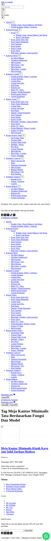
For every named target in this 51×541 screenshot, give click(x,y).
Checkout (9, 514)
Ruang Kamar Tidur (14, 330)
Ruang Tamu (11, 295)
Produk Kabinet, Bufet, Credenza (24, 226)
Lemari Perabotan (18, 293)
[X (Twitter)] (5, 534)
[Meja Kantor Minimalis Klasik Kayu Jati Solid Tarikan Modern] (10, 443)
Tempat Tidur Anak (18, 337)
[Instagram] (8, 534)
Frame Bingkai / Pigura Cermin (23, 324)
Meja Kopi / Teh (17, 262)
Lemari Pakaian (17, 275)
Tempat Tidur (16, 335)
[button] (46, 536)
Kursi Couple (16, 246)
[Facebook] (2, 534)
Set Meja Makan (17, 255)
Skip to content (7, 2)
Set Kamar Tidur (17, 333)
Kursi (13, 231)
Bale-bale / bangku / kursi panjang (24, 251)
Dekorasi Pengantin (18, 359)
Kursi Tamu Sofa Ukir (19, 237)
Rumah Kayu (16, 373)
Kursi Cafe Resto (22, 235)
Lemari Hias (16, 277)
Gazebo (14, 377)
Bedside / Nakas (17, 339)
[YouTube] (11, 534)
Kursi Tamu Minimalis (19, 240)
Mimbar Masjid (17, 364)
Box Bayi (14, 342)
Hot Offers (10, 512)
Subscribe (28, 531)
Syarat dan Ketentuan (14, 491)
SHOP (8, 222)
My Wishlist (10, 505)
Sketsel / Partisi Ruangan (20, 288)
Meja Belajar (16, 264)
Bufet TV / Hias (17, 286)
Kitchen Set (15, 284)
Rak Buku (15, 282)
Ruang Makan (11, 379)
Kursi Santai (16, 244)
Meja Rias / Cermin (18, 266)
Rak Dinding (16, 368)
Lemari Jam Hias (17, 279)
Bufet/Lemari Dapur (19, 291)
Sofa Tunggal (16, 242)
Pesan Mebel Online (14, 489)
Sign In (9, 510)
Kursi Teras (15, 248)
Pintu (13, 357)
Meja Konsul (16, 268)
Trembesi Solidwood (19, 257)
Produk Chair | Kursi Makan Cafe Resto (26, 224)
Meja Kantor (16, 259)
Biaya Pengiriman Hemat (16, 484)
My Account (11, 503)
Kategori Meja (11, 253)
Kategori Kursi (12, 228)
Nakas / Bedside (17, 350)
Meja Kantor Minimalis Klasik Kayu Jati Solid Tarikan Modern (24, 450)
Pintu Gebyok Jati (18, 355)
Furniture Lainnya (13, 353)
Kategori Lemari (12, 271)
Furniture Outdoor (13, 370)
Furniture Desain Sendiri (15, 486)
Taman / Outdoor (17, 375)
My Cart (9, 507)
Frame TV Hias (17, 326)
